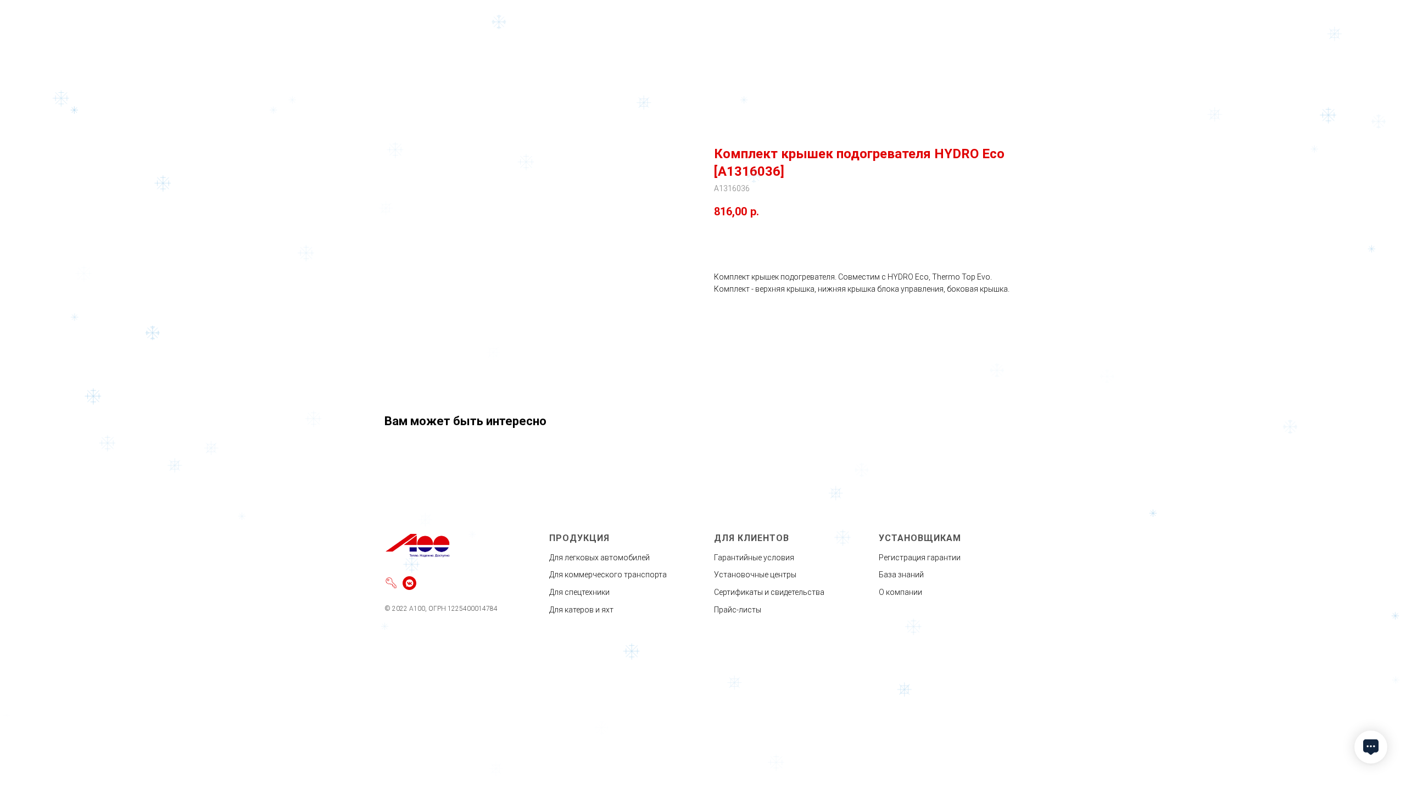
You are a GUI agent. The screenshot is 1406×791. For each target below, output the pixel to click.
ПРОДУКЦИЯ (579, 538)
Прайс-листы (737, 609)
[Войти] (391, 583)
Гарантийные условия (754, 557)
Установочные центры (755, 574)
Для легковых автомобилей (599, 557)
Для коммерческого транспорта (608, 574)
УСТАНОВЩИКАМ (920, 538)
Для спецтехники (579, 592)
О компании (900, 592)
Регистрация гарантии (920, 557)
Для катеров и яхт (581, 609)
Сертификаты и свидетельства (769, 592)
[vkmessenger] (409, 583)
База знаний (901, 574)
